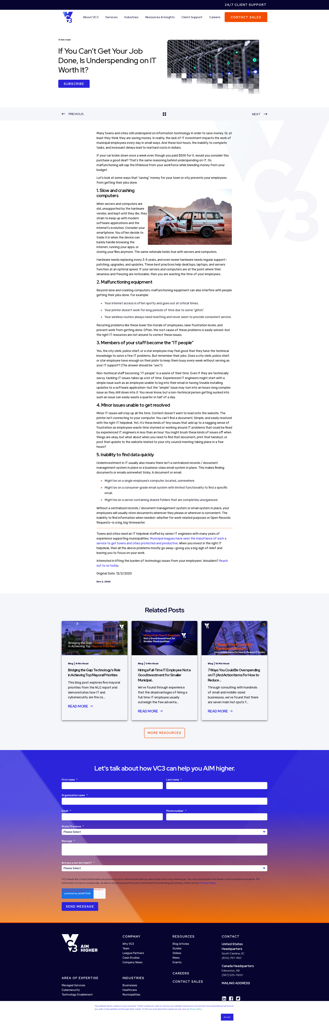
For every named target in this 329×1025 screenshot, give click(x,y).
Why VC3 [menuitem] (128, 943)
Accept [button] (227, 1017)
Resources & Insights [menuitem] (160, 17)
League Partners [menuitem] (133, 953)
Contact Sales (246, 17)
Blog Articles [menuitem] (181, 943)
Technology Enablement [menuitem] (77, 994)
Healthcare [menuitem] (130, 990)
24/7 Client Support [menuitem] (245, 5)
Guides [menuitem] (177, 948)
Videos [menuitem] (177, 953)
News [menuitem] (176, 957)
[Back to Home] (68, 17)
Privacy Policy (196, 1009)
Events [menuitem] (177, 962)
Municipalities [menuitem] (131, 994)
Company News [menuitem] (132, 962)
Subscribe (74, 84)
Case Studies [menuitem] (131, 957)
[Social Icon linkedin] (224, 998)
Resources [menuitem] (184, 936)
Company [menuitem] (132, 936)
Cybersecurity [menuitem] (71, 990)
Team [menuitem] (126, 948)
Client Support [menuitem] (191, 17)
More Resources (164, 733)
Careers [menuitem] (214, 17)
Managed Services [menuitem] (73, 985)
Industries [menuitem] (131, 17)
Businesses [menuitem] (130, 985)
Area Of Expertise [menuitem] (80, 978)
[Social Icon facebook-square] (229, 998)
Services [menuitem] (111, 17)
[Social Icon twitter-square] (236, 998)
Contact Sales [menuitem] (188, 982)
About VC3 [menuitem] (91, 17)
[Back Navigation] (164, 114)
